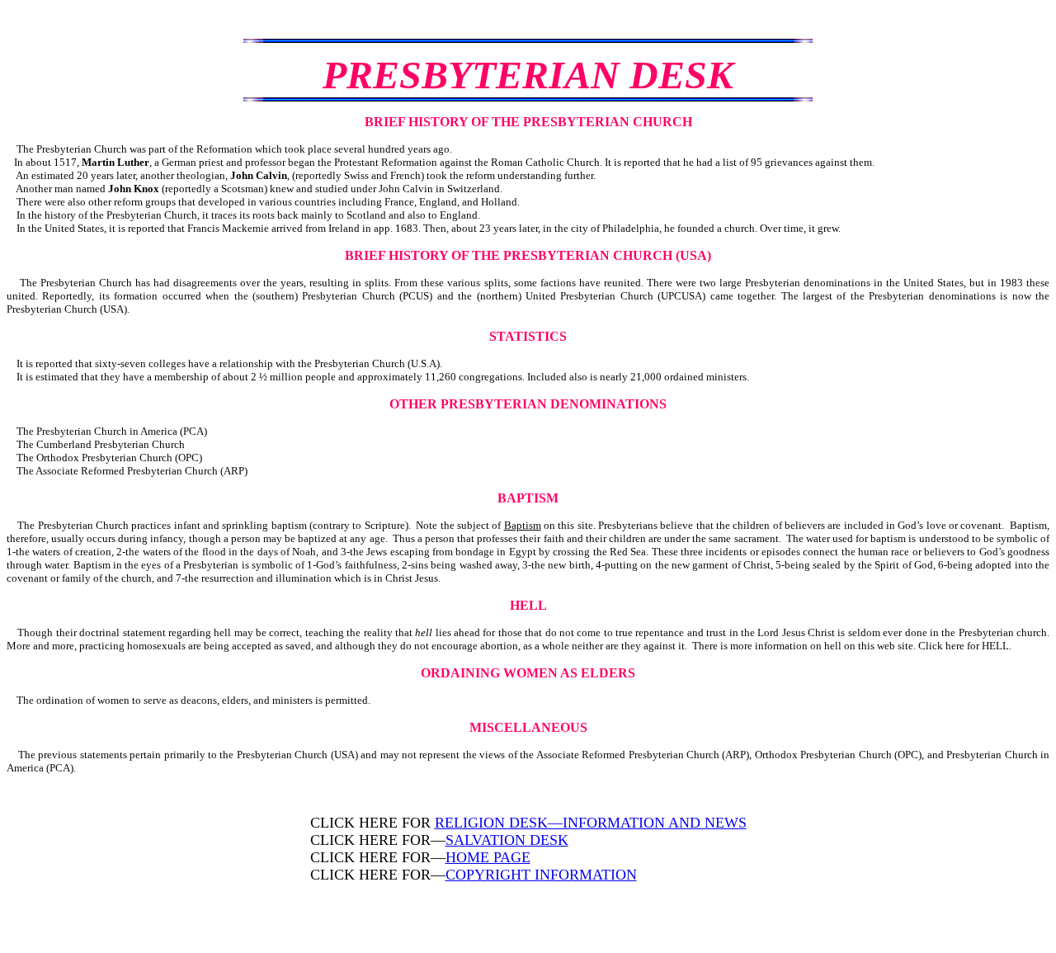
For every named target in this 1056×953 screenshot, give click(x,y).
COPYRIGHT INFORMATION (541, 874)
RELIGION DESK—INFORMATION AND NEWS (591, 822)
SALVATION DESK (507, 840)
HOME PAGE (488, 857)
